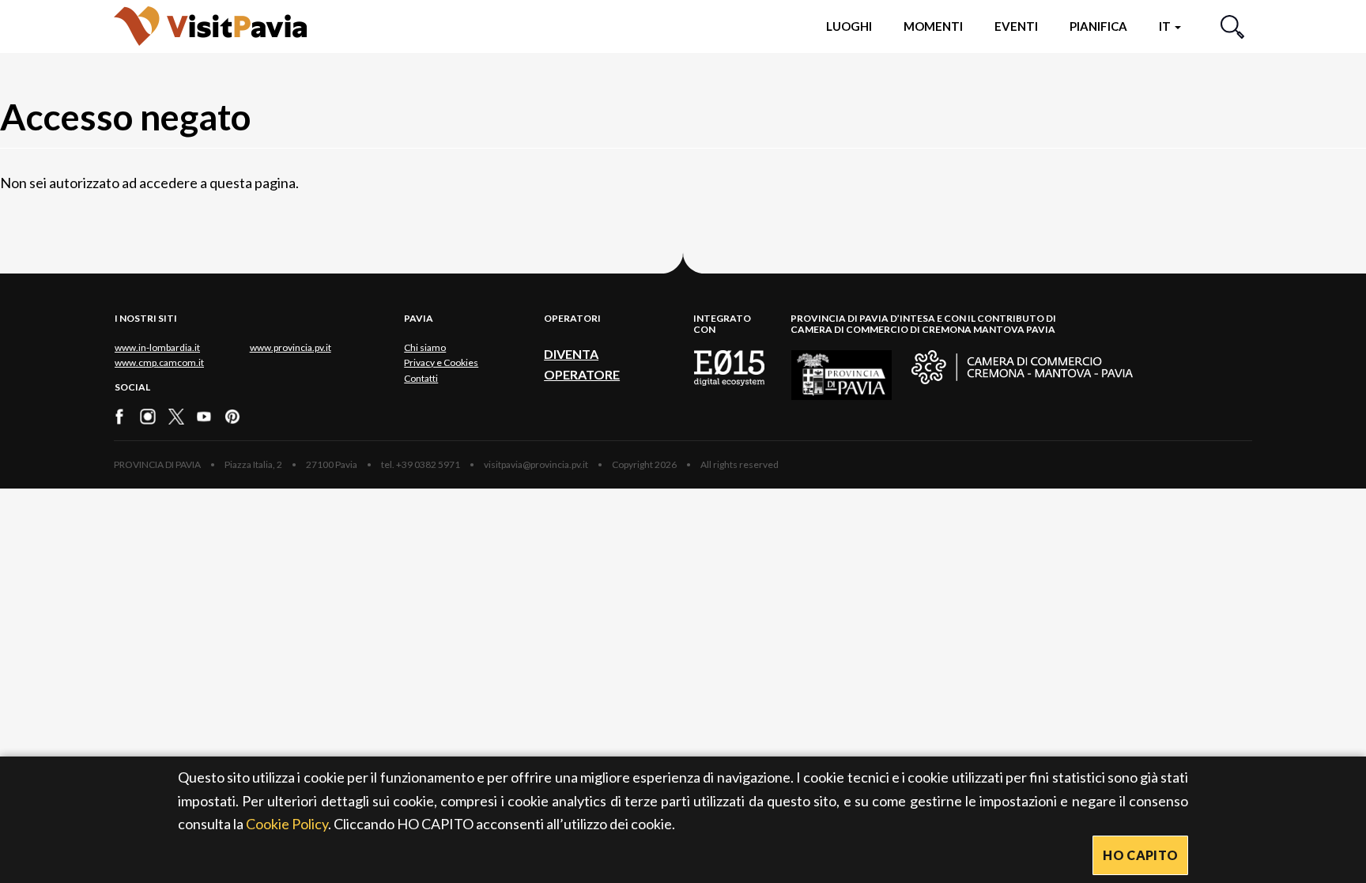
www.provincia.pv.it (290, 347)
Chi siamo (425, 347)
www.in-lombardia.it (157, 347)
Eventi (1016, 26)
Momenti (933, 26)
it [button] (1166, 26)
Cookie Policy (287, 823)
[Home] (210, 25)
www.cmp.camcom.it (159, 362)
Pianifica (1098, 26)
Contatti (421, 378)
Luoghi (849, 26)
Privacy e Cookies (441, 362)
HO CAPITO (1140, 854)
